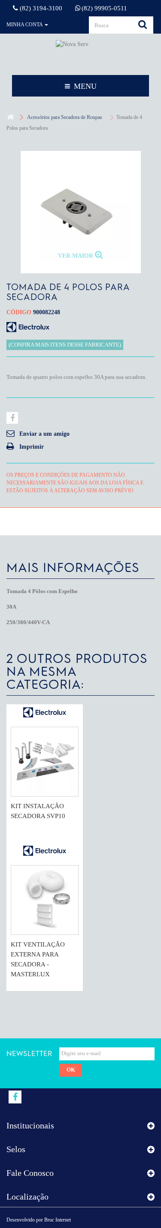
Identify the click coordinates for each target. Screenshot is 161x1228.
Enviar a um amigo (44, 434)
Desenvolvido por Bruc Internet (38, 1220)
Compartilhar (12, 418)
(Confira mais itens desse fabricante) (65, 345)
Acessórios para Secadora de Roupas (64, 117)
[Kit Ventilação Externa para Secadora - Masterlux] (45, 900)
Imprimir (31, 447)
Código (18, 312)
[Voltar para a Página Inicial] (10, 117)
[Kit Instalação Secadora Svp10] (45, 762)
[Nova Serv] (80, 54)
